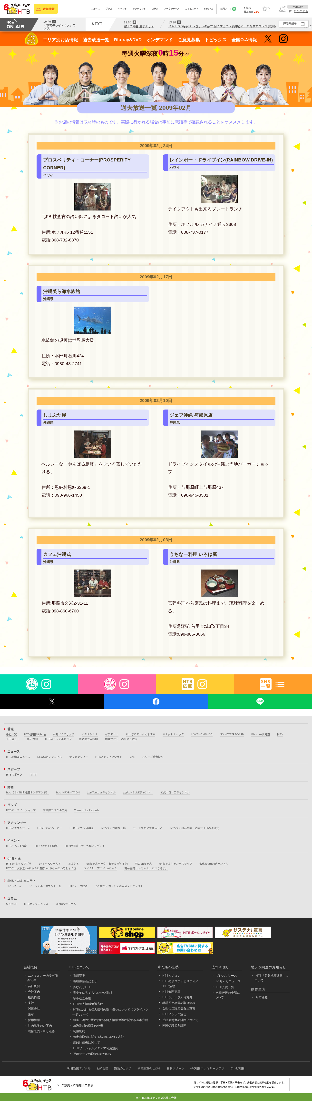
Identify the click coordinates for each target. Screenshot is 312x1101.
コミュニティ (191, 8)
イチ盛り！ (13, 739)
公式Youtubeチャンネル (101, 792)
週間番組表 (290, 23)
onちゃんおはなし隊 (113, 828)
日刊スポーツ (175, 1068)
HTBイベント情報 (17, 846)
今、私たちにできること (148, 828)
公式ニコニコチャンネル (175, 792)
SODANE (11, 904)
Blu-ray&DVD (128, 39)
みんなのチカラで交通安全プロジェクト (119, 886)
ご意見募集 (189, 39)
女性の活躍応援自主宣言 (178, 1008)
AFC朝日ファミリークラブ (207, 1068)
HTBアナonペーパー (49, 828)
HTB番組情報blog (35, 734)
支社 (31, 1003)
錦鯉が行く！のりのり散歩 (121, 739)
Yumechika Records (86, 810)
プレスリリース (226, 975)
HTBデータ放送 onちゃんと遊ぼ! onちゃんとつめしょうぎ (41, 868)
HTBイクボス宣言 (174, 1014)
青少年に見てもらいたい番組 (92, 992)
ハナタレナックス (173, 734)
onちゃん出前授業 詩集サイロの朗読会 (194, 828)
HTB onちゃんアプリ (18, 863)
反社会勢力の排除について (180, 1020)
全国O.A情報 (244, 39)
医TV (280, 734)
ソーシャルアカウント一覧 (45, 886)
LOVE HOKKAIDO (202, 734)
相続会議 (102, 1068)
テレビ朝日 (237, 1068)
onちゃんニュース (228, 981)
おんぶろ (73, 863)
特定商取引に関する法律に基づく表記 (98, 1037)
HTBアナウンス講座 (81, 828)
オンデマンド (139, 8)
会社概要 (34, 986)
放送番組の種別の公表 (88, 1025)
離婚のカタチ (123, 1068)
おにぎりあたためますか (140, 734)
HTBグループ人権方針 (177, 997)
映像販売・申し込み (41, 1031)
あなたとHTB (82, 987)
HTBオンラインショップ (21, 810)
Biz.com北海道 (260, 734)
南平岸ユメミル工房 (55, 810)
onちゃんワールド (50, 863)
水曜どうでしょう (63, 734)
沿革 (31, 1014)
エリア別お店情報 (60, 39)
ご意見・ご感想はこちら (77, 1085)
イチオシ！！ (90, 734)
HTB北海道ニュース (18, 757)
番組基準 (79, 975)
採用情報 (34, 1020)
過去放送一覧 (96, 39)
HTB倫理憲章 (171, 991)
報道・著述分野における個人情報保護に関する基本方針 (110, 1020)
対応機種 (262, 997)
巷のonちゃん (143, 863)
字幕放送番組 (82, 998)
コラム (155, 8)
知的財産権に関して (86, 1042)
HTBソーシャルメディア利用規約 (95, 1048)
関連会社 (34, 1008)
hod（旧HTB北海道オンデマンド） (27, 792)
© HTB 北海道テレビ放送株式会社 (156, 1098)
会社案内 (34, 991)
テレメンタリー (78, 757)
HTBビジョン (171, 975)
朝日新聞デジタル (79, 1068)
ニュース (95, 8)
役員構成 (34, 997)
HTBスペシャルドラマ (58, 739)
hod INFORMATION (68, 792)
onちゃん (209, 8)
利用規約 (79, 1031)
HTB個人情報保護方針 (88, 1004)
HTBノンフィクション (108, 757)
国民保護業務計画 (174, 1025)
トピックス (216, 39)
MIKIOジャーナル (66, 904)
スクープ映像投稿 (152, 757)
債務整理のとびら (149, 1068)
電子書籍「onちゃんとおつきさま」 (146, 868)
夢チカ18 (32, 739)
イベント (122, 8)
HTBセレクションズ (36, 904)
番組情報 (49, 9)
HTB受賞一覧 (225, 987)
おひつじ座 (301, 11)
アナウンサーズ (171, 8)
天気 (132, 757)
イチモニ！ (111, 734)
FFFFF (33, 774)
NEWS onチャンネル (49, 757)
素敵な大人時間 (88, 739)
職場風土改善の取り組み (178, 1003)
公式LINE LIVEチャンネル (138, 792)
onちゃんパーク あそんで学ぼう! (107, 863)
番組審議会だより (85, 981)
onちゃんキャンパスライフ (175, 863)
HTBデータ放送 (78, 886)
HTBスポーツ (14, 774)
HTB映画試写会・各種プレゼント (85, 846)
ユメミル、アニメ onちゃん (100, 868)
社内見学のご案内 (40, 1025)
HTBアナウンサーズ (18, 828)
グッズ (109, 8)
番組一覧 (11, 734)
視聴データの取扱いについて (92, 1054)
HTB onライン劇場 (46, 846)
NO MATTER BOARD (232, 734)
